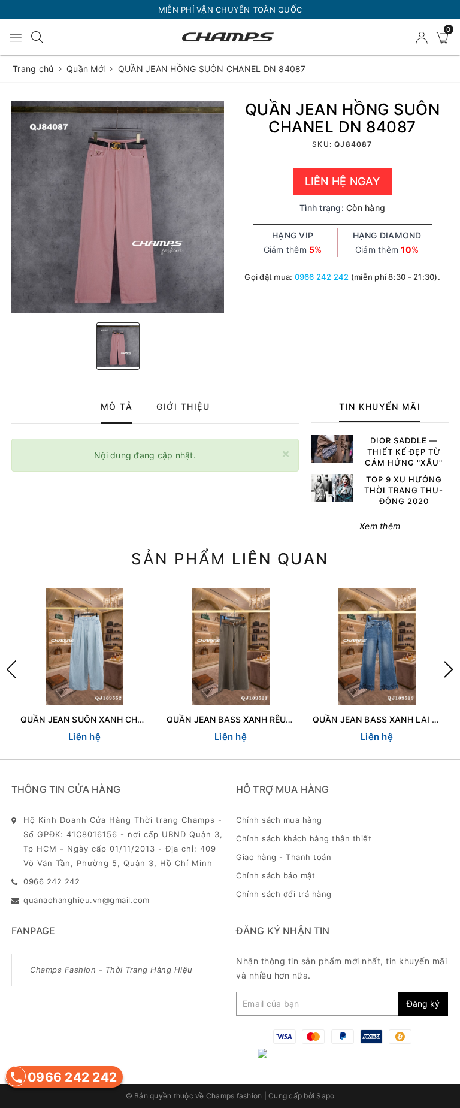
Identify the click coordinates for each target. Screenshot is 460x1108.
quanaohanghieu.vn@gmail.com (86, 900)
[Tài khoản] (423, 37)
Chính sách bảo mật (275, 875)
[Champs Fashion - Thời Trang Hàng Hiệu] (228, 37)
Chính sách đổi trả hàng (284, 894)
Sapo (325, 1095)
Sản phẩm (229, 559)
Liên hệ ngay (342, 181)
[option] (117, 207)
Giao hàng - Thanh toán (283, 857)
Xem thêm (379, 526)
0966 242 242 (322, 277)
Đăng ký (423, 1003)
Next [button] (449, 669)
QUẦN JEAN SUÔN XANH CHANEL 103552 (106, 719)
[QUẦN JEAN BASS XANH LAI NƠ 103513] (377, 646)
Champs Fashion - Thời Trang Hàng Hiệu (111, 969)
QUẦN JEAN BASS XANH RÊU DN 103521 (250, 719)
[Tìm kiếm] (37, 36)
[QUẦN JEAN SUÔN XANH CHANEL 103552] (84, 646)
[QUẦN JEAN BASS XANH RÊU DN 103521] (231, 646)
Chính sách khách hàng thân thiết (303, 838)
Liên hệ (84, 736)
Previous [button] (11, 669)
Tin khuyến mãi (379, 406)
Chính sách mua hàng (279, 820)
